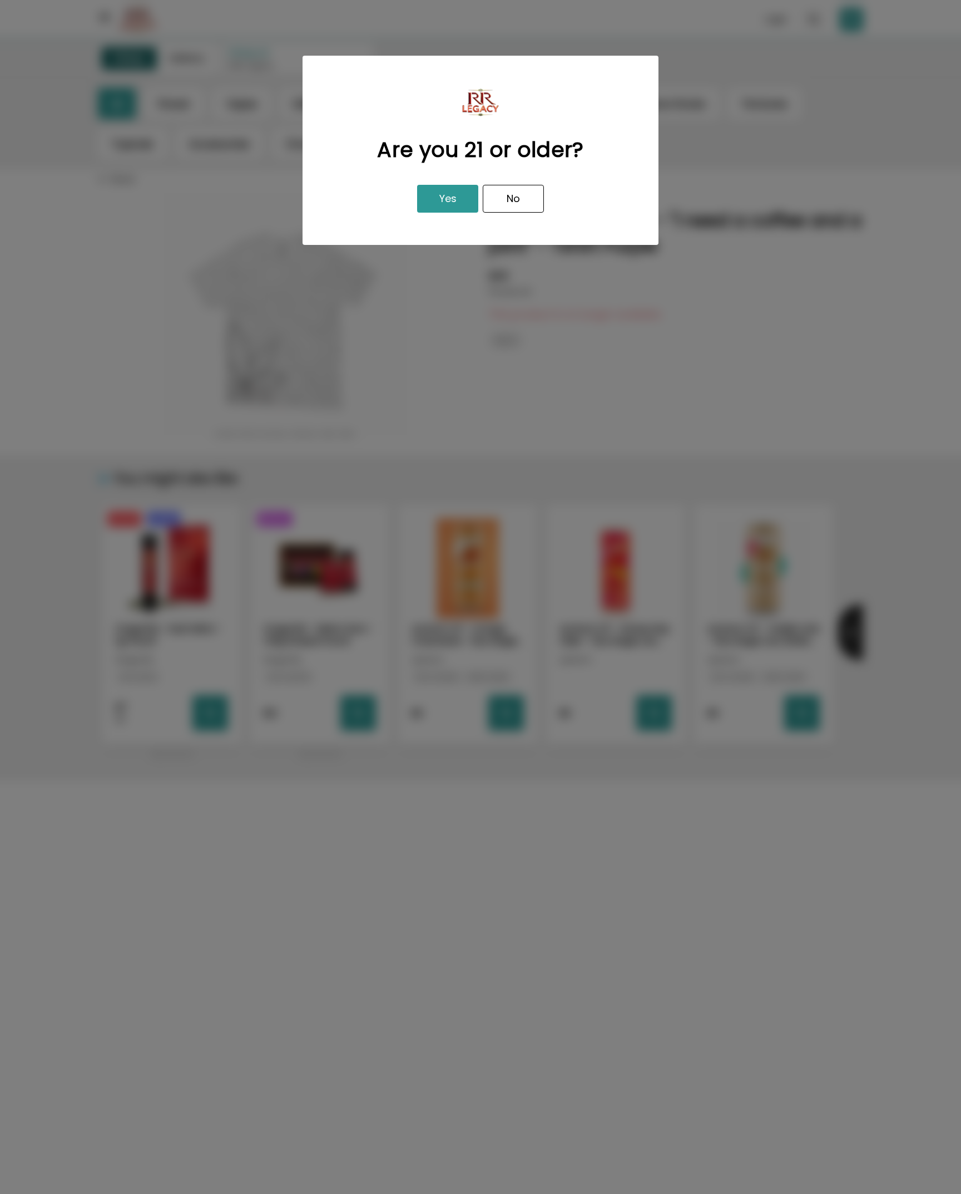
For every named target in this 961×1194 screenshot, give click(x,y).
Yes (448, 198)
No (513, 198)
